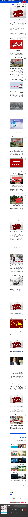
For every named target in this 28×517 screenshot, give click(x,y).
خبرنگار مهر (20, 70)
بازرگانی (11, 512)
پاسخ (11, 498)
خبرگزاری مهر (25, 21)
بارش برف (25, 440)
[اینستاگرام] (7, 505)
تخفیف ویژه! (4, 512)
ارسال (11, 494)
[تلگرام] (9, 505)
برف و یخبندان (22, 440)
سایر (23, 4)
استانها (25, 4)
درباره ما (16, 512)
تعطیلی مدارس (18, 440)
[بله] (8, 505)
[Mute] (19, 447)
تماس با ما (14, 512)
